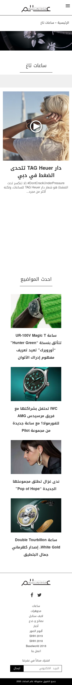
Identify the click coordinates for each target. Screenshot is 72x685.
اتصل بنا (36, 651)
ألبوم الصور (36, 631)
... (27, 192)
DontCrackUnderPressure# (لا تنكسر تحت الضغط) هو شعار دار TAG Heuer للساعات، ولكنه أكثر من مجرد (36, 187)
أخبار (36, 626)
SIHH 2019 (36, 636)
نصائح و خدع (36, 621)
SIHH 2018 (36, 641)
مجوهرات (36, 611)
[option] (36, 41)
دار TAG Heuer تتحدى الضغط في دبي (36, 171)
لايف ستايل (36, 616)
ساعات (36, 606)
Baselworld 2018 (36, 646)
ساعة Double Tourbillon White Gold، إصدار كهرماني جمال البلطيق (36, 547)
